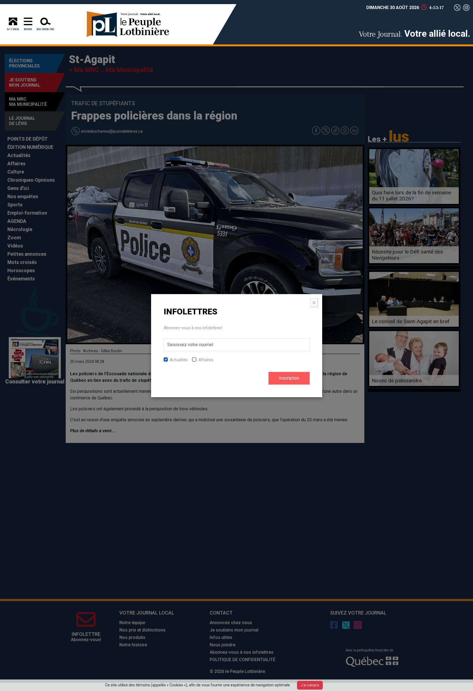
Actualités (179, 359)
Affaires (205, 359)
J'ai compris (310, 685)
